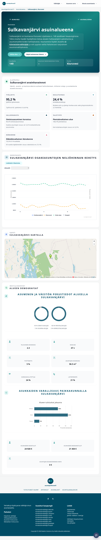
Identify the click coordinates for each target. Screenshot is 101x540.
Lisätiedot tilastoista (13, 163)
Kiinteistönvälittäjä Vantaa (44, 517)
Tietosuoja (70, 511)
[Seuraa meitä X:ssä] (52, 498)
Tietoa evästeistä (72, 513)
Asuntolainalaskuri (69, 490)
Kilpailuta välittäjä (10, 516)
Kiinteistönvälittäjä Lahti (43, 521)
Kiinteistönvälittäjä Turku (44, 515)
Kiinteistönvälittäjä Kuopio (44, 525)
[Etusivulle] (8, 4)
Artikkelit (45, 490)
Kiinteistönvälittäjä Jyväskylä (45, 523)
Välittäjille (70, 521)
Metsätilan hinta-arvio (11, 522)
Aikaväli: (7, 168)
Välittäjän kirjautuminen (75, 519)
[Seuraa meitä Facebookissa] (48, 498)
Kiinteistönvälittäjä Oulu (43, 519)
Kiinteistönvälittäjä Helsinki (44, 510)
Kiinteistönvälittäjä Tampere (45, 513)
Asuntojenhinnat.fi (7, 9)
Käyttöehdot (71, 510)
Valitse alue (14, 54)
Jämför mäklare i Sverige (75, 515)
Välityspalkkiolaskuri (10, 518)
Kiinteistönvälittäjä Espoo (44, 511)
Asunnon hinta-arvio (10, 520)
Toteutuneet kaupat (31, 490)
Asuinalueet (55, 490)
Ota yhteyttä (71, 523)
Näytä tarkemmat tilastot (35, 54)
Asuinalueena (20, 9)
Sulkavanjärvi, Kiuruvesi (35, 9)
